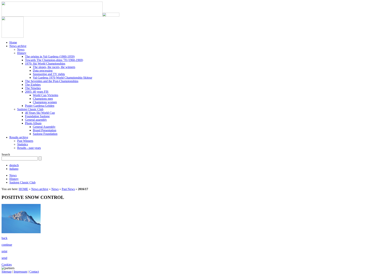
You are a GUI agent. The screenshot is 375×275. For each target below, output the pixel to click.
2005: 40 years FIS (36, 91)
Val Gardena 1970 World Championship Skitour (62, 77)
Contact (34, 271)
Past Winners (25, 140)
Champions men (43, 98)
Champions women (45, 102)
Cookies (7, 264)
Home (13, 42)
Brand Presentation (44, 130)
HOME (23, 189)
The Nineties (33, 88)
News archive (17, 46)
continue (7, 244)
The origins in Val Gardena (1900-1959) (50, 56)
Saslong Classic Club (30, 109)
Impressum (20, 271)
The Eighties (33, 84)
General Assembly (44, 126)
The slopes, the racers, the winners (54, 67)
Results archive (18, 137)
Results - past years (29, 148)
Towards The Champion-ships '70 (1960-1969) (54, 60)
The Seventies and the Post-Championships (51, 81)
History (21, 53)
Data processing (43, 70)
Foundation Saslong (37, 116)
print (4, 251)
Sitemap (7, 271)
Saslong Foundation (45, 133)
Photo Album (33, 123)
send (4, 258)
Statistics (22, 144)
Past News (68, 189)
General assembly (36, 119)
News (20, 49)
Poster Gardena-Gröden (39, 105)
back (4, 238)
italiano (13, 168)
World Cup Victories (45, 95)
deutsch (14, 165)
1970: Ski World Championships (45, 63)
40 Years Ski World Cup (40, 112)
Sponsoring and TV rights (49, 74)
